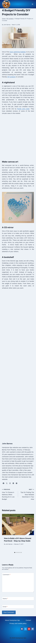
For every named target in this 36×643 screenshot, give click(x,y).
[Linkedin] (32, 629)
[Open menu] (32, 4)
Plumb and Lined (23, 109)
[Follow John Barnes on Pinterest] (16, 483)
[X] (25, 629)
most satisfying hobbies (18, 52)
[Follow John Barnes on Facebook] (3, 483)
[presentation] (18, 524)
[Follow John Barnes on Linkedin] (13, 483)
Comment (6, 574)
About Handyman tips (12, 620)
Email (5, 607)
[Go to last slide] (4, 532)
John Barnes (9, 544)
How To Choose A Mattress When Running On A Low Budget (8, 494)
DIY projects (11, 77)
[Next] (31, 532)
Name (5, 598)
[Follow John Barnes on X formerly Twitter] (6, 483)
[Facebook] (22, 629)
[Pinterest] (29, 629)
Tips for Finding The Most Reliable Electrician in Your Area (27, 494)
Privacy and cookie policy (18, 623)
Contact (28, 620)
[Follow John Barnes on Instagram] (10, 483)
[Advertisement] (18, 137)
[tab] (14, 552)
